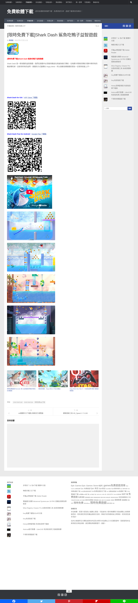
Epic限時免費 (115, 488)
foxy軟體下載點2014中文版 (120, 75)
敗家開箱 (59, 2)
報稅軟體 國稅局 (114, 497)
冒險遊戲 (87, 497)
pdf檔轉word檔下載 (84, 494)
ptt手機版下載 (93, 494)
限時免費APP (20, 26)
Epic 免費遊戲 (85, 488)
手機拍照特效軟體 (75, 500)
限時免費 (78, 503)
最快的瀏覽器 (89, 500)
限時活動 (109, 503)
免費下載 (125, 494)
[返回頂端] (69, 591)
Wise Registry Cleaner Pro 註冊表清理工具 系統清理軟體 (121, 68)
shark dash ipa (28, 402)
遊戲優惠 (108, 500)
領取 (113, 503)
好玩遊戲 (39, 2)
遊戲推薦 (118, 500)
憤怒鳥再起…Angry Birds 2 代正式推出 (49, 389)
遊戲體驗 (124, 500)
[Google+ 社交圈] (127, 26)
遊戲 (100, 500)
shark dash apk (17, 402)
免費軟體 (9, 2)
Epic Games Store (90, 485)
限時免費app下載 (40, 402)
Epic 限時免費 (123, 488)
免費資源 (19, 2)
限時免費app (87, 503)
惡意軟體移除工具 (125, 497)
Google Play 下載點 (39, 134)
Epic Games (76, 486)
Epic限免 (108, 488)
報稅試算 (108, 497)
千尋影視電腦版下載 (118, 99)
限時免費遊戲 (98, 502)
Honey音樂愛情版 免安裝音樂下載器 (36, 524)
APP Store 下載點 (31, 97)
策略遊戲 (96, 500)
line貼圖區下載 (121, 491)
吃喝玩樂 (49, 2)
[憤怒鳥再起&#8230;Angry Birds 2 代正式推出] (53, 378)
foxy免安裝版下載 (117, 80)
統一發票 (79, 2)
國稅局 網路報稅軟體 (95, 497)
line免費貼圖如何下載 (99, 491)
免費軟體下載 (20, 11)
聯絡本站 (96, 2)
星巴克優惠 (82, 500)
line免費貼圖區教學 (86, 491)
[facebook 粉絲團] (124, 26)
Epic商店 (102, 488)
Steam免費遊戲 (117, 494)
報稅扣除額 (103, 497)
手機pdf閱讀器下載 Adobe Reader (35, 496)
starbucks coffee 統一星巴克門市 (105, 494)
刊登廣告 (87, 2)
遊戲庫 (112, 500)
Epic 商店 (94, 488)
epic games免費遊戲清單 (111, 485)
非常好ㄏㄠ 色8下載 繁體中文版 (34, 485)
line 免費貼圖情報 (111, 491)
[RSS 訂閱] (130, 26)
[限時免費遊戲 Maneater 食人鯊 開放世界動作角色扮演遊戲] (21, 378)
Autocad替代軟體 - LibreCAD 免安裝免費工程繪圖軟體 (42, 529)
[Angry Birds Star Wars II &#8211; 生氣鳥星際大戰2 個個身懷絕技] (84, 378)
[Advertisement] (53, 83)
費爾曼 (11, 40)
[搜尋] (131, 2)
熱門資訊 (69, 2)
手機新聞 (29, 2)
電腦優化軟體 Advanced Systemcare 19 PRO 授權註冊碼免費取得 (121, 59)
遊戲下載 (104, 500)
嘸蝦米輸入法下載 (117, 45)
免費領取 (81, 497)
